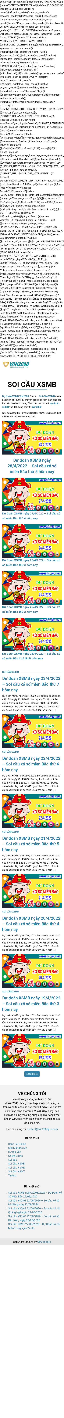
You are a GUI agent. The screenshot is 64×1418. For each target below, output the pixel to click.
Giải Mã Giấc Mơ (17, 1147)
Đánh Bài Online (17, 1144)
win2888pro (44, 1241)
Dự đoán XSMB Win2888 (15, 396)
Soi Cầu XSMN (16, 1167)
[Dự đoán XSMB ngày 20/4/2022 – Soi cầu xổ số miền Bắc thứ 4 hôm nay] (32, 970)
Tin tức (12, 1175)
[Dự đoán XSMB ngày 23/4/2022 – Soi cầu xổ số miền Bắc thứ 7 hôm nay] (32, 731)
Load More (32, 1073)
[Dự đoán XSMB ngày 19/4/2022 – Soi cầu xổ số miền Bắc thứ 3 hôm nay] (32, 1050)
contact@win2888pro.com (42, 1129)
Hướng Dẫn (14, 1151)
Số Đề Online (15, 1155)
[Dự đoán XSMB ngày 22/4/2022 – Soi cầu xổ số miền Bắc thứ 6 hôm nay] (32, 810)
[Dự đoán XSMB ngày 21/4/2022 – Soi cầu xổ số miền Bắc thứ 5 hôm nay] (32, 890)
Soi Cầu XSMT (16, 1171)
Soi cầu (12, 1159)
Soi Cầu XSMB (47, 396)
